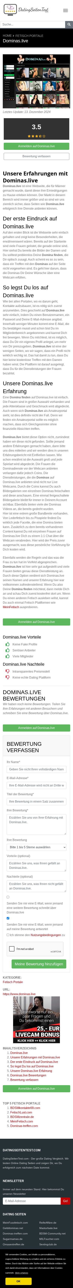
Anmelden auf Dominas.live (36, 1088)
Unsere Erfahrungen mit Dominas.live (35, 1057)
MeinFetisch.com (21, 1121)
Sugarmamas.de (12, 1238)
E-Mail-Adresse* (17, 778)
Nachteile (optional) (20, 876)
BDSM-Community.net (52, 1233)
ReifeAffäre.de (47, 1222)
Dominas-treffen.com (24, 1125)
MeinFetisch (11, 607)
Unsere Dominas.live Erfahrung (31, 1070)
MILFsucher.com (49, 1238)
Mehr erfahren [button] (21, 1273)
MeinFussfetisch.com (15, 1222)
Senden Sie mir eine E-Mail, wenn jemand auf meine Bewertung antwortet (35, 927)
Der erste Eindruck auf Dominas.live (34, 1061)
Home (7, 35)
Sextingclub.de (48, 1244)
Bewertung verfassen (24, 1079)
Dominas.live (19, 1052)
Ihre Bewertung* (17, 810)
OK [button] (18, 1281)
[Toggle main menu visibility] (65, 10)
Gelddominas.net (13, 1228)
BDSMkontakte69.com (25, 1108)
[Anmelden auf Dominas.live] (36, 81)
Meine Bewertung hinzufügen (39, 964)
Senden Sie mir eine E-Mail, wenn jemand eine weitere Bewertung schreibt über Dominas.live (35, 908)
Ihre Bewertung (17, 839)
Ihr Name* (13, 762)
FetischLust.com (21, 1112)
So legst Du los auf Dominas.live (32, 1066)
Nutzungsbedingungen (46, 935)
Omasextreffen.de (13, 1244)
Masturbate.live (48, 1228)
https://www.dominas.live (19, 994)
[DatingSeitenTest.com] (26, 10)
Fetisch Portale (29, 35)
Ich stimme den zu (37, 935)
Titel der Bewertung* (20, 794)
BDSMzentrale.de (22, 1117)
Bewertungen (28, 1075)
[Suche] (69, 24)
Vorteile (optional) (18, 856)
